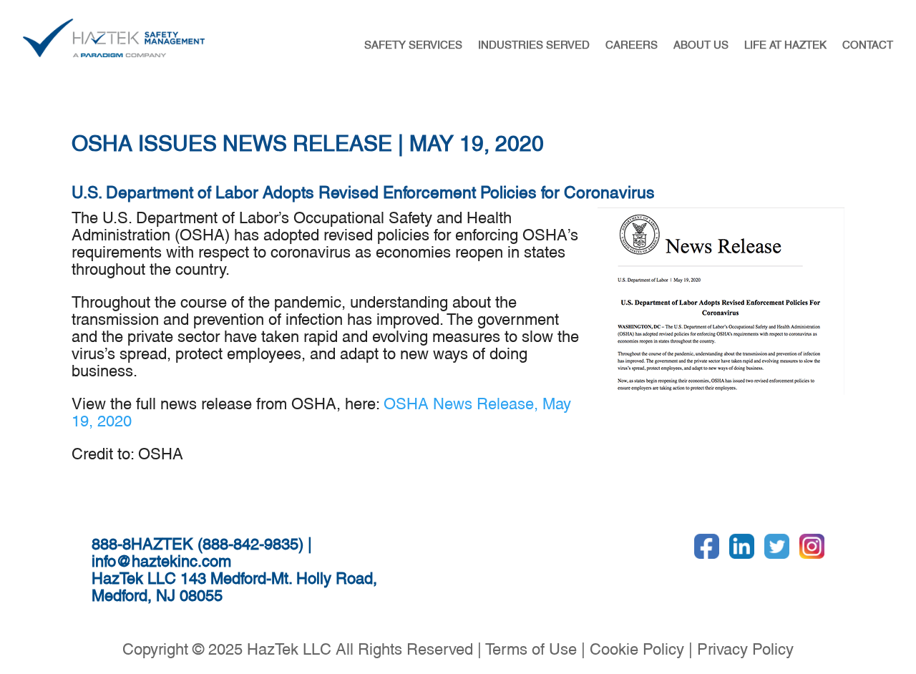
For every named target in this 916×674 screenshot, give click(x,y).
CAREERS (631, 44)
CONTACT (867, 44)
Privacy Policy (745, 647)
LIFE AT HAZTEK (785, 44)
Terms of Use (531, 647)
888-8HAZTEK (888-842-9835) (197, 542)
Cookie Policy (637, 647)
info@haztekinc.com (161, 559)
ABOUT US (701, 44)
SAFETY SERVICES (413, 44)
